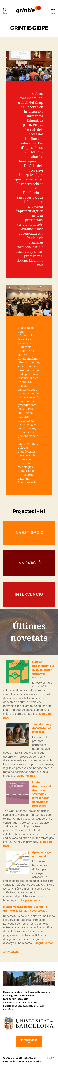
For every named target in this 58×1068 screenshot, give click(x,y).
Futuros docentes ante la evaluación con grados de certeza (43, 669)
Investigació (29, 532)
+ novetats (11, 952)
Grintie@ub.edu (29, 1041)
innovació (29, 563)
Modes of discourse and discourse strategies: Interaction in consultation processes (41, 794)
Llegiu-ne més (27, 482)
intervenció (29, 594)
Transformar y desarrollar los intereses (41, 727)
